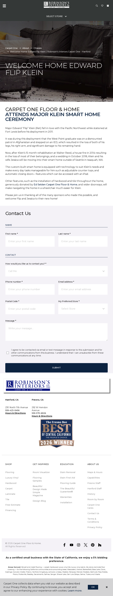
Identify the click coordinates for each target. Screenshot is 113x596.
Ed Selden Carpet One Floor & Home (55, 184)
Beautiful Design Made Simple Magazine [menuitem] (40, 491)
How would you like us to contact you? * (25, 264)
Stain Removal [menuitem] (67, 472)
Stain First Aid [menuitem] (67, 477)
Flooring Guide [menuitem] (68, 483)
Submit (56, 367)
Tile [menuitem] (7, 499)
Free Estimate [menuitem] (12, 505)
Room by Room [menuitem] (95, 499)
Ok (92, 587)
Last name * (64, 234)
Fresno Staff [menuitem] (93, 483)
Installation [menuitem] (66, 502)
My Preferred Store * (68, 301)
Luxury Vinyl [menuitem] (11, 477)
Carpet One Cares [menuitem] (93, 506)
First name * (11, 234)
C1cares (38, 48)
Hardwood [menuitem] (10, 483)
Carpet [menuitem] (9, 488)
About (25, 48)
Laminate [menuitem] (10, 494)
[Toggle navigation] (4, 6)
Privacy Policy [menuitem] (94, 527)
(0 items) (108, 6)
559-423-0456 (12, 410)
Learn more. (75, 590)
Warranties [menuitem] (66, 497)
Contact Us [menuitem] (93, 513)
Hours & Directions (15, 413)
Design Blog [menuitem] (39, 501)
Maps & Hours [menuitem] (94, 472)
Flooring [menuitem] (9, 472)
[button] (97, 6)
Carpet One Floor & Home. (27, 543)
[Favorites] (102, 6)
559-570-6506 (39, 413)
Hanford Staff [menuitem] (94, 488)
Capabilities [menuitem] (93, 477)
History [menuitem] (91, 494)
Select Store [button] (54, 16)
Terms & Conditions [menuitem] (93, 520)
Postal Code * (12, 301)
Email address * (66, 282)
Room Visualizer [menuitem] (41, 472)
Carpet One (11, 48)
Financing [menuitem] (10, 510)
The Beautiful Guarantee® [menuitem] (67, 490)
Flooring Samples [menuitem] (37, 479)
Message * (10, 321)
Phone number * (14, 282)
